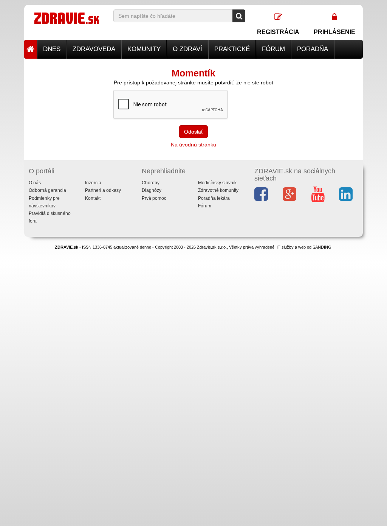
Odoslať (193, 132)
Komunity (144, 49)
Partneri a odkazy (103, 190)
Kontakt (93, 198)
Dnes (51, 49)
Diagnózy (151, 190)
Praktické (232, 49)
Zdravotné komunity (218, 190)
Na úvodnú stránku (193, 145)
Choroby (150, 182)
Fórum (273, 49)
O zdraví (187, 49)
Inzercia (93, 182)
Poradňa (312, 49)
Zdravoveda (94, 49)
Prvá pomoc (154, 198)
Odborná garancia (47, 190)
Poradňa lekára (214, 198)
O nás (35, 182)
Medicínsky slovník (217, 182)
